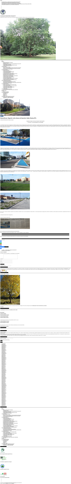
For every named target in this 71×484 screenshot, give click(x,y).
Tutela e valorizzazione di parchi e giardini (7, 436)
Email (1, 261)
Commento (1, 258)
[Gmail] (35, 244)
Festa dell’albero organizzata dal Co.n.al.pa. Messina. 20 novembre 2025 (10, 4)
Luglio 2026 (3, 344)
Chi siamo (3, 61)
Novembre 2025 (4, 345)
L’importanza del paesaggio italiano (7, 428)
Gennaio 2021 (3, 369)
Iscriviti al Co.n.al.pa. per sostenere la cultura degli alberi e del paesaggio (11, 68)
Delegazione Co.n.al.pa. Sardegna (6, 250)
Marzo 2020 (3, 376)
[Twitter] (35, 242)
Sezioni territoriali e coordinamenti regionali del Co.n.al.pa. (10, 412)
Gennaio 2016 (3, 396)
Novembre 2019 (4, 378)
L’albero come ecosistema (6, 70)
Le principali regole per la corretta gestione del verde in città (10, 73)
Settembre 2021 (3, 364)
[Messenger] (35, 245)
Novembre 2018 (4, 385)
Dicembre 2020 (3, 370)
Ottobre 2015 (3, 397)
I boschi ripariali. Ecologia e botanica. (7, 86)
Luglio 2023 (3, 354)
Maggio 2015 (3, 400)
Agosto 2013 (3, 404)
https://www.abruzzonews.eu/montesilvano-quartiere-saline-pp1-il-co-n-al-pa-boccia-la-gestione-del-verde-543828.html (14, 236)
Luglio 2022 (3, 360)
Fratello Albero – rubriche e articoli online (8, 97)
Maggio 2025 (3, 347)
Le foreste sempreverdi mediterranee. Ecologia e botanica (10, 85)
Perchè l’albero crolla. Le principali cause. (8, 422)
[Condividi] (35, 248)
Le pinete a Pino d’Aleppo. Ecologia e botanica (8, 434)
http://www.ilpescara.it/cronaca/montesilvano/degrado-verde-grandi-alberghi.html (9, 231)
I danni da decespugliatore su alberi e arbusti (8, 420)
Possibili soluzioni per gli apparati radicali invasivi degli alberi (10, 75)
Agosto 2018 (3, 387)
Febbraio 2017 (3, 392)
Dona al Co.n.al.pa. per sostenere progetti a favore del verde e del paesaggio (12, 67)
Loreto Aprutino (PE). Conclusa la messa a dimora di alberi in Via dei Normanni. (11, 3)
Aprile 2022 (3, 362)
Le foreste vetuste (5, 88)
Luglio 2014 (3, 402)
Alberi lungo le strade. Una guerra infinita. (8, 76)
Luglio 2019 (3, 380)
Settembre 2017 (3, 390)
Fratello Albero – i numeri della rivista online (8, 444)
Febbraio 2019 (3, 383)
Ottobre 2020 (3, 371)
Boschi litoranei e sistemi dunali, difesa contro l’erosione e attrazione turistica (12, 82)
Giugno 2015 (3, 399)
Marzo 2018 (3, 388)
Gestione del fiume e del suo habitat (7, 430)
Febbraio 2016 (3, 395)
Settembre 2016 (3, 393)
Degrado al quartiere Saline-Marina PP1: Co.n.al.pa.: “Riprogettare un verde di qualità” (12, 238)
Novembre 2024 (4, 350)
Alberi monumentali (5, 440)
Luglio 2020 (3, 373)
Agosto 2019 (3, 379)
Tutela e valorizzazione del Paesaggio (6, 80)
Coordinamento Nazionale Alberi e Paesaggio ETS (8, 15)
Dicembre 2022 (3, 357)
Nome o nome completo (3, 338)
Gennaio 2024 (3, 352)
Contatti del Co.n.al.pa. (6, 91)
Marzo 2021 (3, 368)
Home (2, 408)
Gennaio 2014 (3, 403)
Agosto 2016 (3, 394)
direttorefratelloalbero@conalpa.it (4, 322)
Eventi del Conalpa (4, 90)
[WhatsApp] (35, 243)
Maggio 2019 (3, 381)
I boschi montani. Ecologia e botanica (7, 87)
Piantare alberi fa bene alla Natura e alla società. (8, 74)
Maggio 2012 (3, 405)
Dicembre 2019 (3, 377)
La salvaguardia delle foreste (5, 83)
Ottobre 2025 (3, 346)
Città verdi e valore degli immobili (7, 77)
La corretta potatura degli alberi (7, 72)
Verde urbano (4, 93)
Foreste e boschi (5, 94)
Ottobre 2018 (3, 386)
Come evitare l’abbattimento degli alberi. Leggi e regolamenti (10, 78)
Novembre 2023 (4, 353)
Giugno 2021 (3, 366)
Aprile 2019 (3, 382)
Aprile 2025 (3, 348)
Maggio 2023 (3, 355)
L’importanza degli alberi (5, 69)
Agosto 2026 (3, 343)
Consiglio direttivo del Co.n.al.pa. (7, 64)
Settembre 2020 (3, 372)
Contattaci (3, 438)
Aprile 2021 (3, 367)
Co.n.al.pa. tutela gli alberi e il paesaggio (8, 62)
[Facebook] (35, 241)
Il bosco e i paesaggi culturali (6, 432)
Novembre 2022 (4, 358)
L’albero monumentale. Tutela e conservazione (8, 424)
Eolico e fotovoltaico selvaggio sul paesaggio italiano (9, 81)
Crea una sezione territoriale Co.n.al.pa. (7, 416)
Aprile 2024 (3, 351)
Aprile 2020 (3, 375)
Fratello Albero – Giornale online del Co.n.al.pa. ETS (8, 96)
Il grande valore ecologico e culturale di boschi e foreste (9, 84)
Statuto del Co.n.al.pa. (5, 410)
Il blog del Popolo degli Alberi (5, 92)
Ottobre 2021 (3, 363)
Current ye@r (2, 265)
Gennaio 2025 (3, 349)
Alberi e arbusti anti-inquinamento (7, 418)
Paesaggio (4, 442)
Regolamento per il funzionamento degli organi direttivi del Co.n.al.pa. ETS (10, 2)
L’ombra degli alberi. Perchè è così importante (8, 71)
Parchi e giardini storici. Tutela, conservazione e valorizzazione (10, 89)
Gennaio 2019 (3, 384)
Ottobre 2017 (3, 389)
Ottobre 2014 (3, 401)
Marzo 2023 (3, 356)
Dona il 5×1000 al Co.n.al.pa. (6, 414)
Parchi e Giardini (5, 95)
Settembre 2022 (3, 359)
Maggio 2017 (3, 391)
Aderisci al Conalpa (4, 66)
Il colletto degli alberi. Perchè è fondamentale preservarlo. (10, 79)
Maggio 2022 (3, 361)
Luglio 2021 (3, 365)
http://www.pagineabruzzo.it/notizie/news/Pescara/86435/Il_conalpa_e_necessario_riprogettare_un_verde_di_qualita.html (14, 232)
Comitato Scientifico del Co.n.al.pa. (7, 65)
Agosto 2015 (3, 398)
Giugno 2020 (3, 374)
